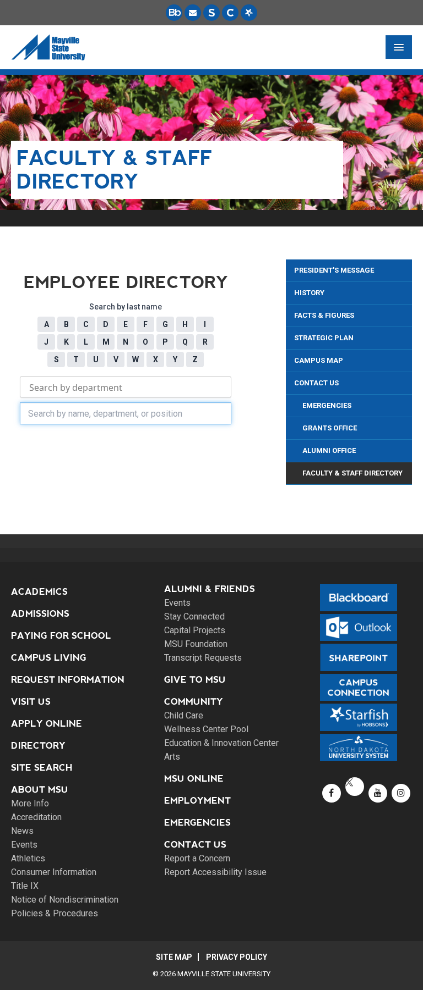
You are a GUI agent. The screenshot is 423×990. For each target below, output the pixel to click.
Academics (39, 592)
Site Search (42, 767)
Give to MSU (195, 679)
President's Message (334, 270)
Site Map (174, 957)
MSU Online (194, 778)
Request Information (67, 679)
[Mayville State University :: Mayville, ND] (48, 47)
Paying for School (61, 635)
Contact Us (316, 383)
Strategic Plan (324, 338)
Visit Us (31, 701)
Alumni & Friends (209, 589)
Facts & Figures (324, 315)
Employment (197, 800)
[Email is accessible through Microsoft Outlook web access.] (193, 12)
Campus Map (318, 360)
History (309, 293)
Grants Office (329, 428)
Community (193, 701)
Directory (38, 745)
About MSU (39, 789)
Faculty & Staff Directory (352, 473)
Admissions (40, 614)
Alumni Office (329, 450)
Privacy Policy (236, 957)
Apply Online (46, 723)
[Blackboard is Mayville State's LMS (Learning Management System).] (174, 12)
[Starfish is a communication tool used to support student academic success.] (249, 12)
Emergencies (326, 405)
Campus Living (48, 657)
